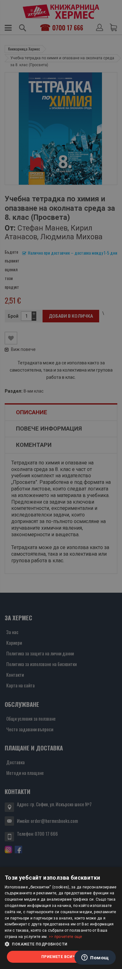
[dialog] (61, 918)
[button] (61, 944)
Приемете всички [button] (61, 957)
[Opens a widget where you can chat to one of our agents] (95, 958)
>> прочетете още (65, 937)
